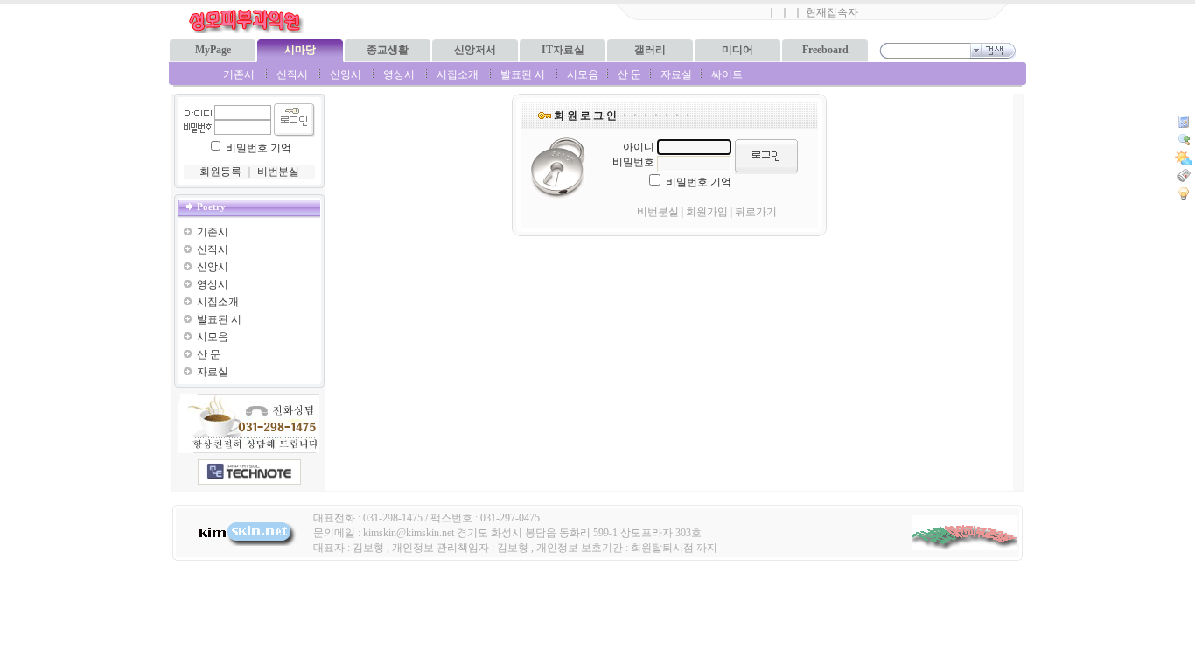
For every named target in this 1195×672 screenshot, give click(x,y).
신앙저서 (475, 50)
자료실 (676, 74)
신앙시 (345, 74)
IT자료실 (563, 50)
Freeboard (825, 50)
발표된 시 (522, 74)
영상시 (399, 74)
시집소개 (458, 74)
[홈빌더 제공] (249, 472)
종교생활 (388, 50)
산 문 (629, 74)
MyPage (213, 50)
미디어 (737, 50)
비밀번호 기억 (258, 148)
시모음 (582, 74)
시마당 (300, 50)
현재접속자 (832, 12)
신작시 (292, 74)
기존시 (239, 74)
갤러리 (650, 50)
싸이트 (727, 74)
